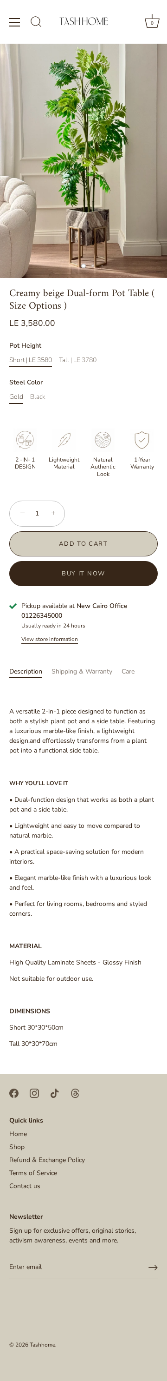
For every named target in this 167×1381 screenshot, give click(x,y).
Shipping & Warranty (81, 671)
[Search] (36, 23)
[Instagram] (34, 1092)
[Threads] (75, 1092)
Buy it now (83, 573)
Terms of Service (33, 1173)
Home (18, 1134)
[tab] (30, 671)
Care (128, 671)
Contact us (24, 1186)
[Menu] (15, 22)
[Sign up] (153, 1267)
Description (25, 671)
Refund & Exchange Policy (47, 1160)
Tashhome (42, 1344)
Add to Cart (83, 544)
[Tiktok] (54, 1092)
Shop (17, 1147)
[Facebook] (14, 1092)
